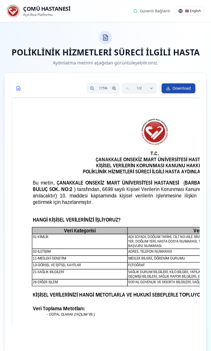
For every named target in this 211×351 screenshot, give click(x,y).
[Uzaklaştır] (92, 88)
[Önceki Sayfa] (127, 88)
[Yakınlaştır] (114, 88)
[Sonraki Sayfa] (151, 88)
